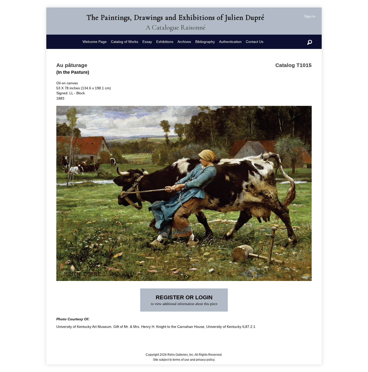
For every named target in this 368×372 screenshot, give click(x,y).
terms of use (181, 359)
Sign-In (309, 16)
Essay (147, 42)
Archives (184, 42)
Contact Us (254, 42)
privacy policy (205, 359)
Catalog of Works (124, 42)
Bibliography (205, 42)
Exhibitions (164, 42)
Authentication (230, 42)
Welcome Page (95, 42)
